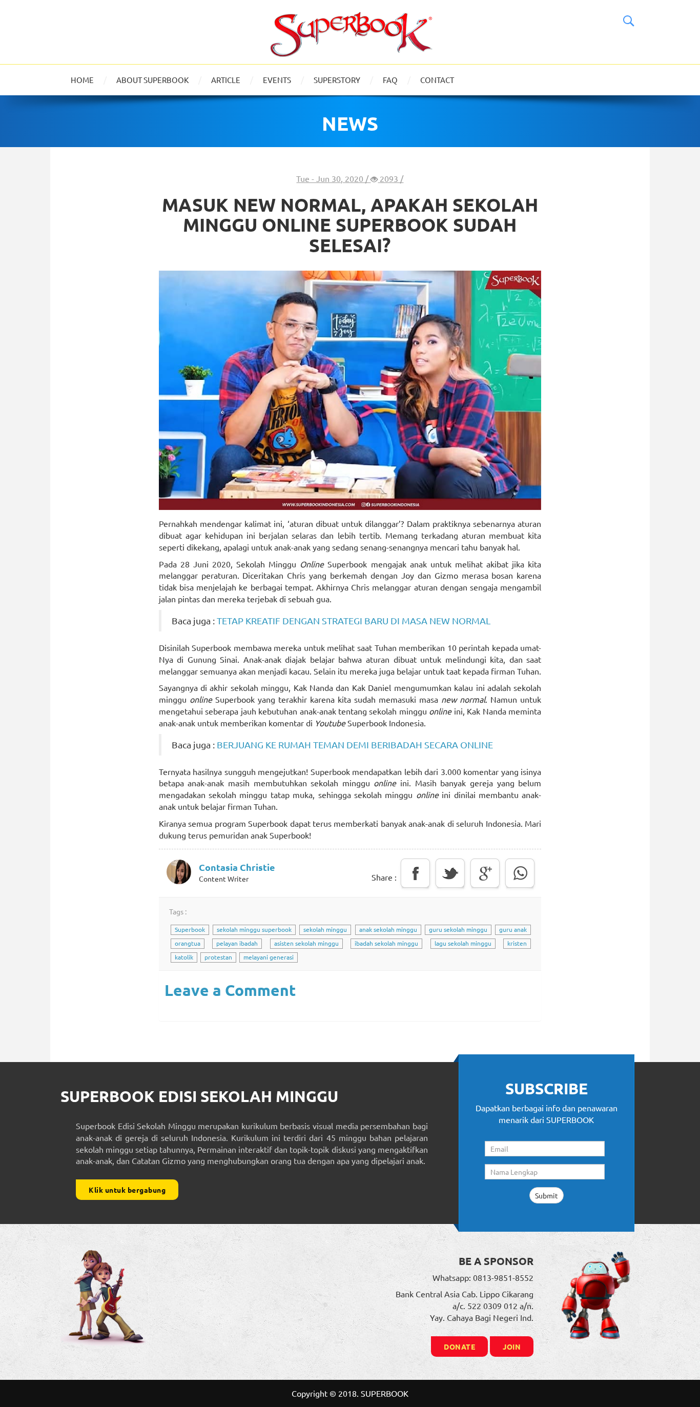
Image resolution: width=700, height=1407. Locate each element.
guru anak (513, 929)
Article (225, 80)
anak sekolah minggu (388, 929)
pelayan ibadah (237, 943)
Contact (437, 80)
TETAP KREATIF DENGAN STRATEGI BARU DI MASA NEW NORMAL (353, 620)
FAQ (390, 80)
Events (277, 80)
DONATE (459, 1346)
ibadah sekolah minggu (386, 943)
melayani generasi (268, 957)
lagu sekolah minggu (463, 943)
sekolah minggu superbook (254, 929)
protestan (218, 957)
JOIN (512, 1346)
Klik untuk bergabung (127, 1189)
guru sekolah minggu (458, 929)
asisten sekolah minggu (306, 943)
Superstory (337, 80)
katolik (184, 957)
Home (82, 80)
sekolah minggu (325, 929)
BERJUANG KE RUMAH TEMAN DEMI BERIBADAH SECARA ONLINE (355, 744)
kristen (517, 943)
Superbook (190, 929)
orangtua (187, 943)
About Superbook (152, 80)
